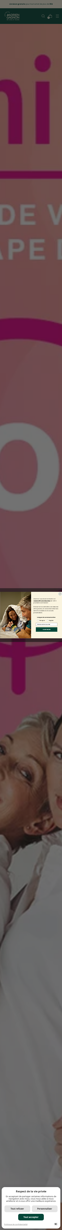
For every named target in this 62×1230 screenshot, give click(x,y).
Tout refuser (17, 1208)
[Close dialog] (60, 593)
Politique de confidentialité (15, 1224)
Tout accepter (31, 1217)
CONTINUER (46, 629)
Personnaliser (44, 1208)
